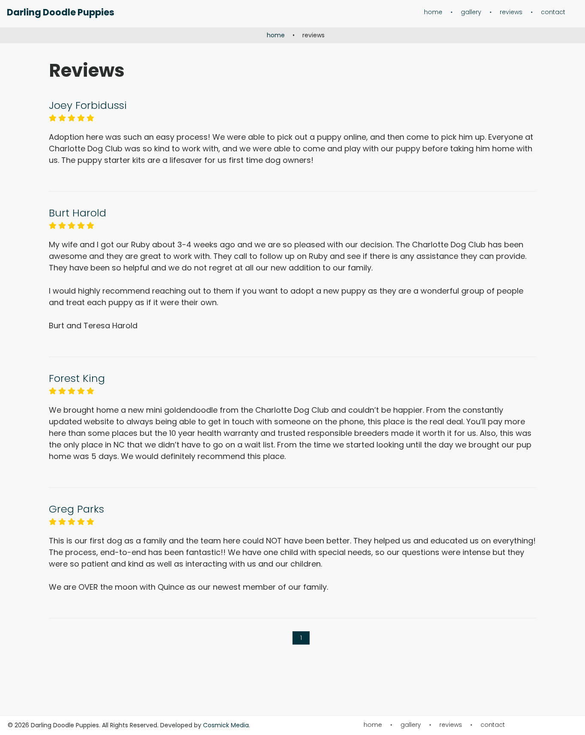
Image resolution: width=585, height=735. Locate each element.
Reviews (511, 12)
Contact (553, 12)
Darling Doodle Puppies (60, 12)
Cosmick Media (226, 725)
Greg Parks (76, 509)
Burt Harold (77, 213)
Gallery (471, 12)
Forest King (77, 378)
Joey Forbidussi (88, 105)
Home (433, 12)
